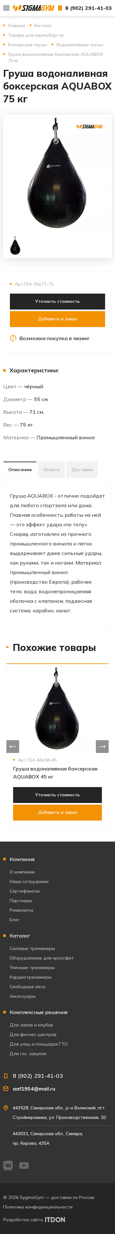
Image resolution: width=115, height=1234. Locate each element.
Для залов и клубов (31, 1025)
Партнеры (21, 900)
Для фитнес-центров (33, 1034)
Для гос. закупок (28, 1053)
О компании (22, 872)
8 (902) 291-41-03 (88, 8)
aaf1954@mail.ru (34, 1088)
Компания (22, 859)
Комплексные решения (38, 1012)
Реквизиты (21, 910)
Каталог (20, 935)
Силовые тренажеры (32, 948)
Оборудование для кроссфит (42, 958)
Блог (14, 920)
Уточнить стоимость (57, 301)
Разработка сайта (23, 1220)
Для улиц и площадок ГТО (39, 1044)
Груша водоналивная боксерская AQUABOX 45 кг (55, 772)
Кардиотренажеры (30, 977)
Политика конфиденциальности (38, 1207)
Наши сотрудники (29, 881)
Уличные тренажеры (32, 967)
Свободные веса (27, 986)
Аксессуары (22, 996)
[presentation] (12, 746)
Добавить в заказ (57, 319)
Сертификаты (25, 891)
